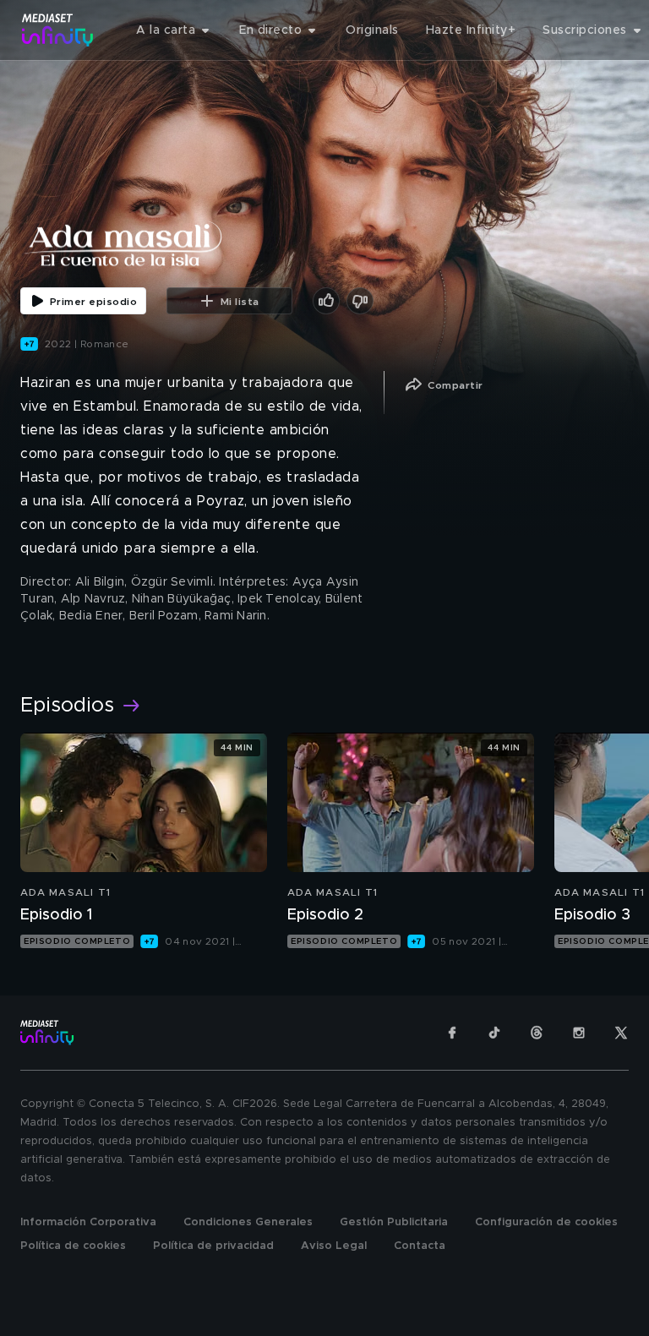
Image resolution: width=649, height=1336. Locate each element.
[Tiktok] (494, 1032)
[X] (621, 1032)
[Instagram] (578, 1032)
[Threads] (536, 1032)
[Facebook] (452, 1032)
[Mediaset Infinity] (57, 30)
